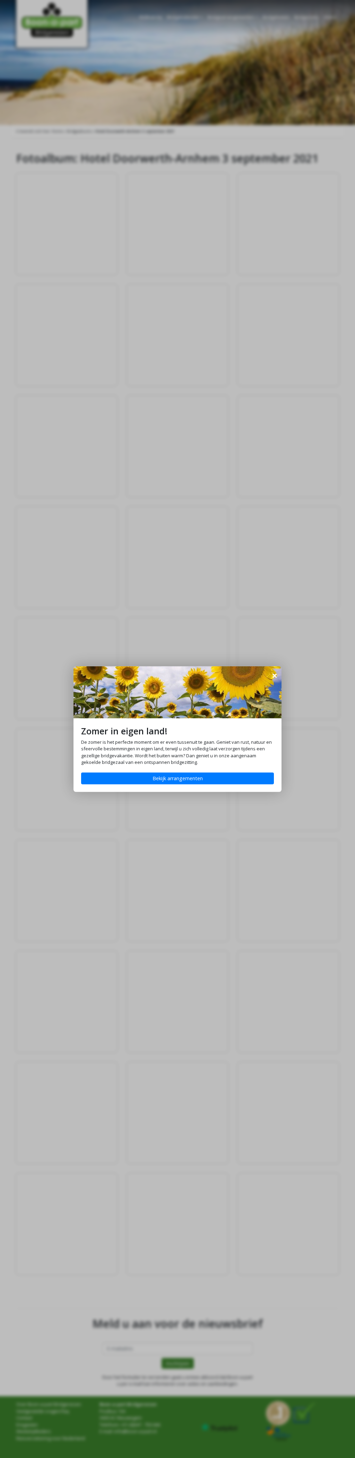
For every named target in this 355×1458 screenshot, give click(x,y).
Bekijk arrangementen (178, 778)
